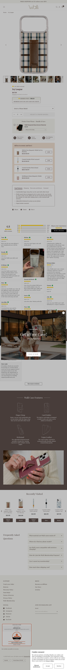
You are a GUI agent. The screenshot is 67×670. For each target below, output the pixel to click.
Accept (48, 666)
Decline (59, 666)
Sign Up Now (33, 354)
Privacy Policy (50, 661)
